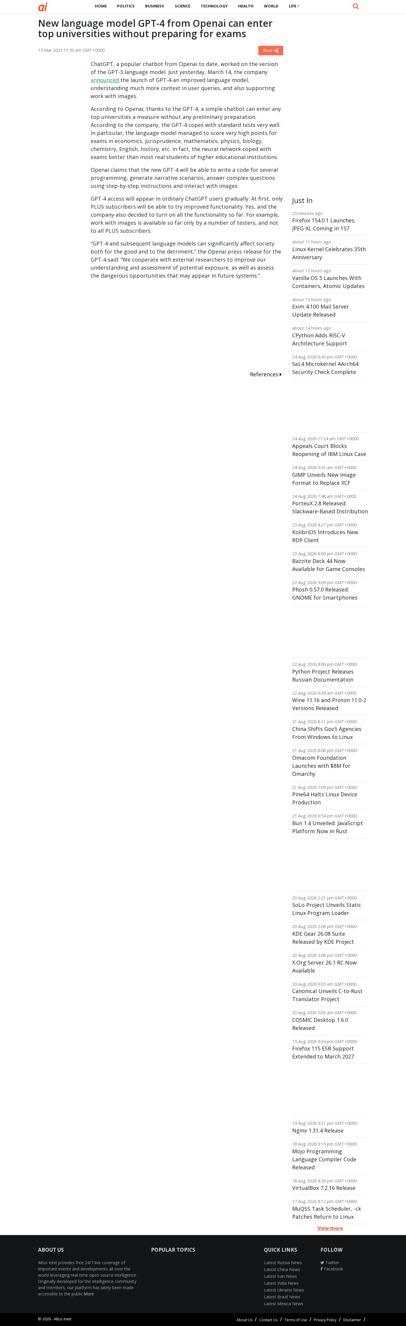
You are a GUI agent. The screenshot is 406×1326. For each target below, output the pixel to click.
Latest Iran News (280, 1276)
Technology (214, 6)
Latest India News (281, 1283)
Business (154, 6)
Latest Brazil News (282, 1297)
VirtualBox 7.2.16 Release (323, 1187)
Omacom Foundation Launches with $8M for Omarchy (321, 765)
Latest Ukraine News (284, 1290)
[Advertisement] (60, 149)
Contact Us (268, 1319)
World (271, 6)
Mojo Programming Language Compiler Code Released (324, 1159)
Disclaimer (352, 1319)
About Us (244, 1319)
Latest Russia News (283, 1262)
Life (292, 6)
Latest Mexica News (283, 1303)
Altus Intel (62, 1319)
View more (330, 1228)
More (89, 1294)
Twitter (331, 1262)
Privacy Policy (325, 1319)
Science (182, 6)
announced (105, 80)
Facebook (333, 1269)
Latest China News (282, 1269)
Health (246, 6)
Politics (126, 6)
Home (101, 6)
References (265, 374)
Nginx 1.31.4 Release (318, 1130)
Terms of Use (295, 1319)
